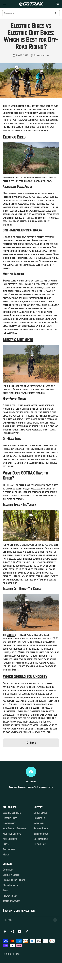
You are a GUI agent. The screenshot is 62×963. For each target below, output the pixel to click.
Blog (5, 890)
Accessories (9, 849)
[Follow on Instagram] (12, 931)
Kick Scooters (10, 839)
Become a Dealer (11, 875)
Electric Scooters (12, 813)
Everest (11, 635)
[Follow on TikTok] (27, 931)
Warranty (39, 823)
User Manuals (41, 839)
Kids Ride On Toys (12, 833)
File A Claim (40, 844)
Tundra (49, 548)
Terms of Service (11, 901)
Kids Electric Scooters (14, 828)
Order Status (40, 813)
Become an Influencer (14, 880)
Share (33, 742)
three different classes (31, 280)
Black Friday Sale (12, 721)
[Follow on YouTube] (19, 931)
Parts (6, 844)
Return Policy (41, 828)
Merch (6, 854)
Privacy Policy (10, 895)
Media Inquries (10, 885)
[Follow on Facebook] (5, 931)
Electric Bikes (10, 818)
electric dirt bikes (34, 123)
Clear (49, 13)
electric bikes (13, 123)
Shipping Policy (42, 833)
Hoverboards (9, 823)
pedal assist (41, 193)
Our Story (8, 869)
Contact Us (39, 818)
